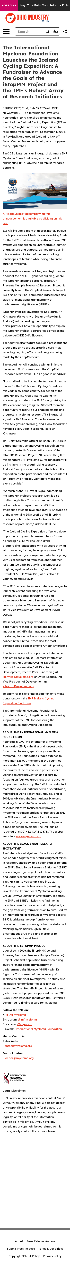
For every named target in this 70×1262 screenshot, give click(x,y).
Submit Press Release (21, 1248)
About (19, 1241)
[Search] (47, 31)
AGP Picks (9, 5)
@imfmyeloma (27, 1019)
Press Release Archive (40, 1241)
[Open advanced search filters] (55, 31)
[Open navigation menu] (6, 31)
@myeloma (24, 1024)
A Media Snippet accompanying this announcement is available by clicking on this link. (32, 218)
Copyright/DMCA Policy (24, 1256)
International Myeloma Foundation (39, 1029)
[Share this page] (65, 31)
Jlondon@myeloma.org (18, 1058)
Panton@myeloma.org (17, 1046)
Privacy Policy (52, 1256)
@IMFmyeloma (16, 1014)
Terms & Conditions (50, 1248)
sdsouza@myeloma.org (18, 686)
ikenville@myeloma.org (18, 676)
